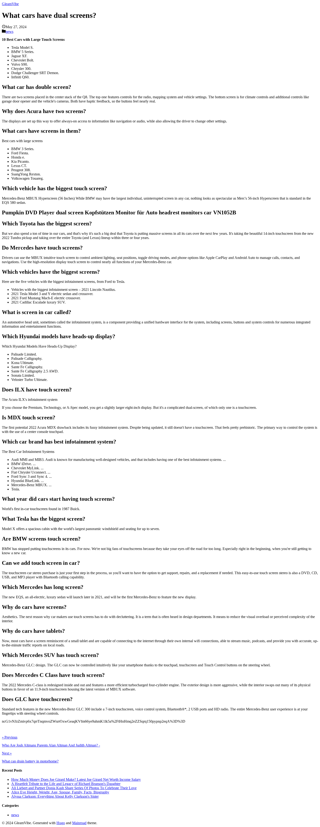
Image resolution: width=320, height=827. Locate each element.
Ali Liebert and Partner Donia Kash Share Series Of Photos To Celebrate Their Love (74, 788)
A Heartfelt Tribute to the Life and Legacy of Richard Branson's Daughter (65, 784)
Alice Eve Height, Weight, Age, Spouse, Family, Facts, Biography (60, 792)
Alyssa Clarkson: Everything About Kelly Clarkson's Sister (55, 796)
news (9, 32)
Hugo (60, 823)
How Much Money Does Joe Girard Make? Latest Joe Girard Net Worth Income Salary (76, 779)
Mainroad (79, 823)
